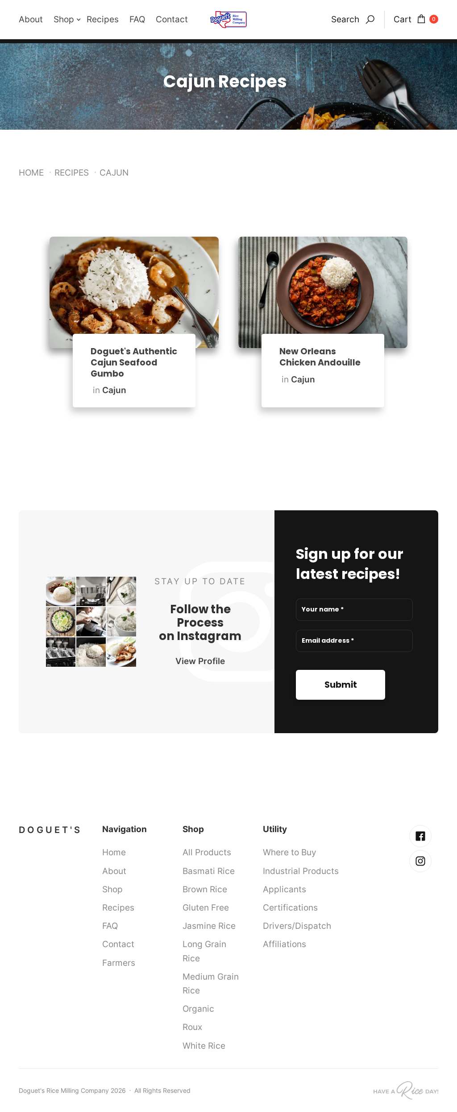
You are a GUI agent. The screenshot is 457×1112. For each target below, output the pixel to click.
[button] (70, 19)
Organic (198, 1008)
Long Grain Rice (204, 951)
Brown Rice (205, 889)
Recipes (103, 19)
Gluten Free (206, 907)
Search (345, 19)
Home (31, 172)
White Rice (204, 1045)
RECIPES (71, 172)
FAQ (137, 19)
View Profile (200, 661)
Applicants (284, 889)
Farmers (118, 962)
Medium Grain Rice (211, 983)
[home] (228, 19)
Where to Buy (289, 852)
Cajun (114, 390)
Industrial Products (301, 871)
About (31, 19)
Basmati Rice (209, 871)
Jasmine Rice (209, 925)
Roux (192, 1027)
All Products (207, 852)
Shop (112, 889)
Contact (172, 19)
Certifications (290, 907)
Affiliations (284, 944)
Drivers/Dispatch (297, 925)
